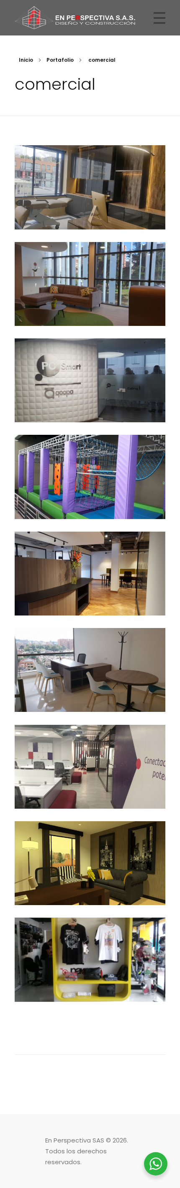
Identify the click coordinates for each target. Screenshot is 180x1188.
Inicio (26, 59)
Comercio (90, 504)
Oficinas (90, 311)
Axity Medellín (90, 784)
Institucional (90, 214)
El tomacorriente (90, 977)
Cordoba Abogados (90, 687)
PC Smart (90, 397)
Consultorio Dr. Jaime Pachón (90, 204)
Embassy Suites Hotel (90, 880)
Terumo (90, 301)
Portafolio (60, 59)
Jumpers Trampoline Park (90, 494)
